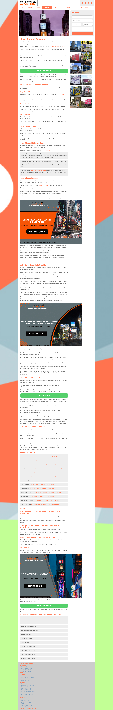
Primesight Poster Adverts (27, 679)
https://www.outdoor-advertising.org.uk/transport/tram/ (42, 496)
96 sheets (64, 46)
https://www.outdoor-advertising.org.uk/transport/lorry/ (43, 488)
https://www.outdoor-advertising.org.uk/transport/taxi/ (42, 480)
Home (22, 7)
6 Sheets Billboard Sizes (27, 668)
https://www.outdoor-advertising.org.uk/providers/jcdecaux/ (46, 464)
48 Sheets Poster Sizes (27, 669)
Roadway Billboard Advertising (28, 686)
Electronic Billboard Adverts (28, 689)
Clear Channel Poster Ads (27, 677)
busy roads (61, 94)
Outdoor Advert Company (26, 663)
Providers (46, 7)
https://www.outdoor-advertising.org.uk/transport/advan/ (48, 492)
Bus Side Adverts (25, 700)
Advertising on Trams (26, 705)
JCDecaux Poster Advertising (28, 676)
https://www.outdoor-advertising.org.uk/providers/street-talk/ (49, 460)
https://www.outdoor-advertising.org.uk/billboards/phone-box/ (48, 472)
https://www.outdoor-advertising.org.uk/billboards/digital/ (43, 476)
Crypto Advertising (84, 7)
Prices (38, 7)
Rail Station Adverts (26, 693)
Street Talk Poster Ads (26, 680)
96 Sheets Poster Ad (26, 671)
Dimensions (30, 7)
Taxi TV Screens (25, 706)
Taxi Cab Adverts (25, 699)
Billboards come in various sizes (38, 170)
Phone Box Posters (26, 688)
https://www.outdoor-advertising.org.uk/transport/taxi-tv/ (47, 500)
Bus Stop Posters (25, 683)
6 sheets (52, 46)
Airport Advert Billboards (27, 694)
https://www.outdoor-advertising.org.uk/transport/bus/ (42, 484)
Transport (68, 7)
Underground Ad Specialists (28, 685)
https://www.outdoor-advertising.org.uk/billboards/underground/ (49, 468)
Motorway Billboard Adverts (28, 691)
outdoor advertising (44, 185)
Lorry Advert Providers (26, 702)
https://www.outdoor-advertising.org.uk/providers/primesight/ (52, 456)
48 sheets (56, 46)
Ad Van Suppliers (25, 703)
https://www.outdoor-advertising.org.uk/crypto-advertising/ (45, 504)
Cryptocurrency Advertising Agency (28, 708)
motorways (23, 96)
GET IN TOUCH (44, 395)
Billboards (57, 7)
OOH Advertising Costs (25, 672)
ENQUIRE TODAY (44, 71)
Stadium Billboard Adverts (27, 696)
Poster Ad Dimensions (26, 666)
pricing (48, 150)
